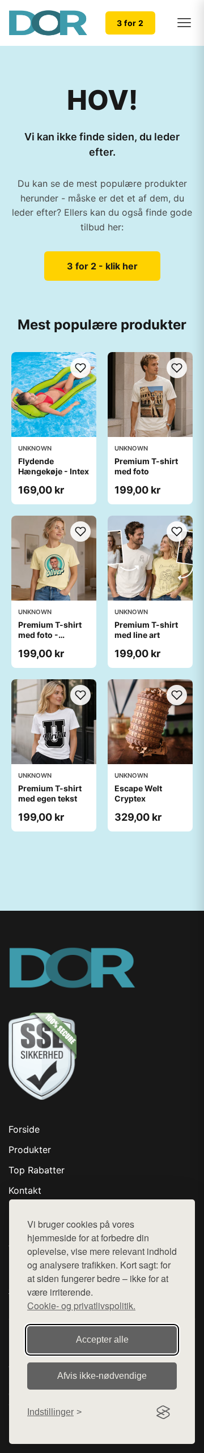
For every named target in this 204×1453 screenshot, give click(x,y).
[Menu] (184, 22)
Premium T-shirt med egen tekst (50, 793)
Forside (24, 1129)
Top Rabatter (36, 1170)
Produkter (29, 1149)
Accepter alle (102, 1339)
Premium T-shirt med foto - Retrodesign (50, 635)
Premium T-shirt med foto (146, 466)
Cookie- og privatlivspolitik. (81, 1305)
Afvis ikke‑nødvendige (102, 1376)
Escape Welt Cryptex (138, 793)
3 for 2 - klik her (102, 266)
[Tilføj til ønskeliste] (80, 368)
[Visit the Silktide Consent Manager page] (163, 1412)
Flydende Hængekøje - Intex (53, 466)
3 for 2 (130, 23)
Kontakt (24, 1190)
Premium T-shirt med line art (146, 630)
